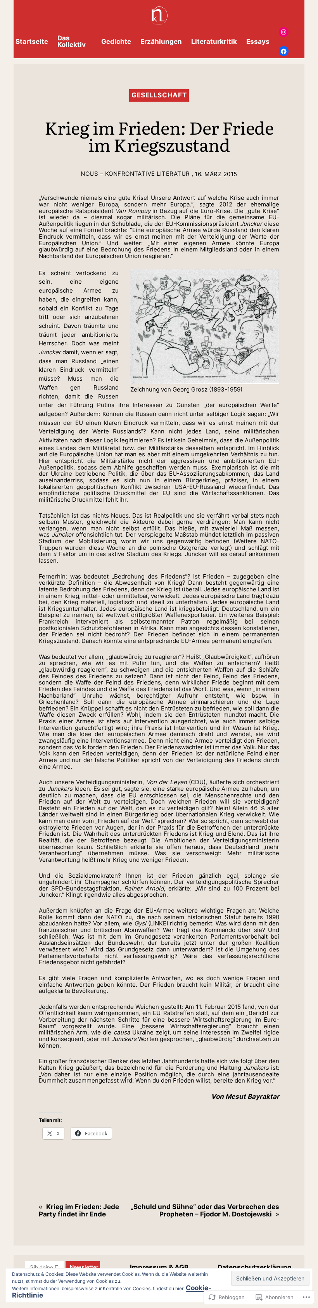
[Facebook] (284, 51)
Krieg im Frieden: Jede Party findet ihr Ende (79, 1210)
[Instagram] (284, 32)
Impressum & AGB (159, 1267)
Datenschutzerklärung (255, 1267)
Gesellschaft (159, 95)
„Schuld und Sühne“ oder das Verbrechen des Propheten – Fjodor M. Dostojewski (205, 1210)
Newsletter (85, 1267)
